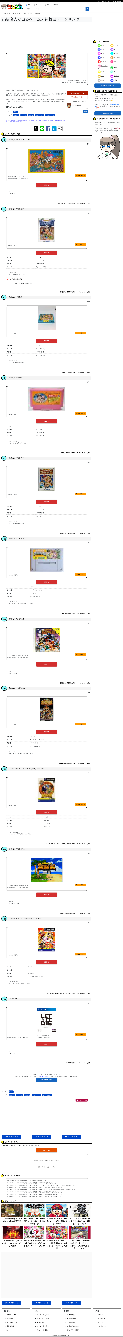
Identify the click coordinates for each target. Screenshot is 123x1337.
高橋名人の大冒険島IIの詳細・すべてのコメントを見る (74, 763)
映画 (102, 53)
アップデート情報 (73, 1330)
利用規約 (10, 1318)
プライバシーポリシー (14, 1322)
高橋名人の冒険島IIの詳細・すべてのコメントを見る (75, 453)
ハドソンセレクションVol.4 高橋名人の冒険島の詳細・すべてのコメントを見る (68, 844)
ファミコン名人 (50, 115)
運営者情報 (10, 1326)
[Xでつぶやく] (36, 128)
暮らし (116, 72)
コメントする (46, 1150)
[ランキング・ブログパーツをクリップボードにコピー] (60, 128)
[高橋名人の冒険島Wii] (46, 870)
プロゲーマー (39, 115)
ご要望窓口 (71, 1322)
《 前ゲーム (11, 1137)
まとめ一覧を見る (43, 1326)
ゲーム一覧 (41, 1137)
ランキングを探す (43, 1315)
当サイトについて (13, 1315)
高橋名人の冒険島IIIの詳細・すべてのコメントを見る (75, 533)
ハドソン (23, 115)
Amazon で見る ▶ (80, 244)
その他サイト (102, 1326)
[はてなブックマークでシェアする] (54, 128)
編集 (85, 111)
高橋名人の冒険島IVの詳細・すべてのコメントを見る (75, 292)
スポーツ (103, 61)
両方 (29, 4)
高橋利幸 (30, 115)
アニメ (116, 45)
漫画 (102, 49)
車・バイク (117, 57)
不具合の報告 (71, 1318)
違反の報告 (71, 1315)
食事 (102, 72)
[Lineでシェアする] (42, 128)
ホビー (103, 57)
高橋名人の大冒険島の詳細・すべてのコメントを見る (75, 613)
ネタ (102, 76)
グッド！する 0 (82, 1100)
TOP (6, 13)
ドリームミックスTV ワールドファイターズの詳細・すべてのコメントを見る (68, 993)
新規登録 (117, 128)
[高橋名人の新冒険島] (46, 640)
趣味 (115, 67)
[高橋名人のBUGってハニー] (46, 161)
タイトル (38, 4)
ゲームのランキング (14, 13)
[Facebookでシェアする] (48, 128)
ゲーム (15, 111)
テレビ (116, 53)
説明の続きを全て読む (14, 107)
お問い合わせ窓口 (73, 1326)
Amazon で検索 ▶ (80, 175)
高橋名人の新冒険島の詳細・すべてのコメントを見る (75, 683)
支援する (100, 1315)
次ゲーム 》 (72, 1137)
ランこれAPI (101, 1322)
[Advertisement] (46, 37)
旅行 (115, 61)
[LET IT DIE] (46, 1020)
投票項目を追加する (107, 113)
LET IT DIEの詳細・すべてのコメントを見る (77, 1063)
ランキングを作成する (107, 85)
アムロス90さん (76, 105)
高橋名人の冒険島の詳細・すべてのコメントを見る (76, 372)
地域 (115, 80)
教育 (102, 80)
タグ (48, 4)
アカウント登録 (42, 1330)
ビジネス (116, 76)
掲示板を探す (41, 1322)
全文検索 (55, 4)
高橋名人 (16, 115)
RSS (8, 1330)
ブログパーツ (102, 1318)
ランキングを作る (43, 1318)
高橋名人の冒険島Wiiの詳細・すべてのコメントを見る (75, 913)
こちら (9, 121)
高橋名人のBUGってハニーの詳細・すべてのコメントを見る (73, 203)
